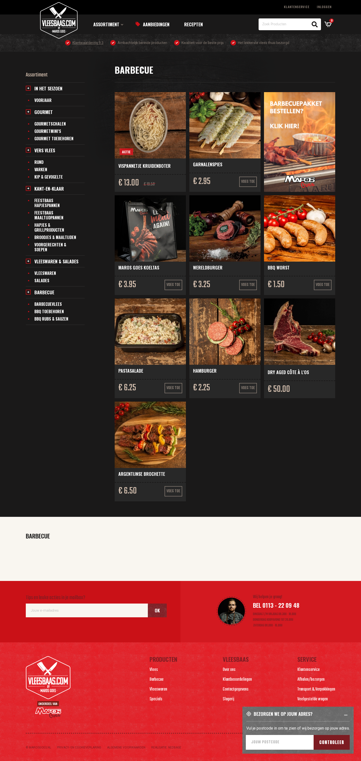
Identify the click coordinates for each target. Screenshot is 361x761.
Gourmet (43, 112)
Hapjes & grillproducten (49, 227)
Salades (41, 280)
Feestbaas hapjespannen (47, 202)
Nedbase (174, 747)
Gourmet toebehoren (53, 138)
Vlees (154, 669)
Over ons (229, 669)
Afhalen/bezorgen (311, 679)
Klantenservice (296, 7)
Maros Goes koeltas (138, 267)
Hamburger (205, 370)
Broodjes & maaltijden (55, 237)
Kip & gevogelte (48, 177)
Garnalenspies (207, 164)
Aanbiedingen (156, 24)
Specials (156, 699)
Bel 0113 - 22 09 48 (276, 605)
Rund (38, 162)
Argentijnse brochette (141, 474)
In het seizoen (48, 88)
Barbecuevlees (48, 304)
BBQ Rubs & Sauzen (51, 319)
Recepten (193, 24)
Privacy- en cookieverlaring (79, 747)
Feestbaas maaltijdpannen (48, 215)
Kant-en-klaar (49, 188)
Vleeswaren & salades (56, 261)
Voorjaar (43, 100)
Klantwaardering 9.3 (87, 43)
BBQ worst (279, 267)
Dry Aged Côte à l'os (288, 372)
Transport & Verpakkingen (316, 689)
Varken (40, 169)
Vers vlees (44, 150)
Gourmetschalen (50, 124)
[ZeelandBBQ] (299, 142)
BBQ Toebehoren (49, 311)
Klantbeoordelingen (237, 679)
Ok (157, 610)
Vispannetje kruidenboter (144, 166)
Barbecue (44, 292)
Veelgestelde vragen (312, 699)
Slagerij (228, 699)
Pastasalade (130, 370)
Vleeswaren (45, 273)
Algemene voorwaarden (126, 747)
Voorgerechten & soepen (50, 247)
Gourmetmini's (47, 131)
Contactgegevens (236, 689)
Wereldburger (207, 267)
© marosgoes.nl (38, 747)
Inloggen (324, 7)
